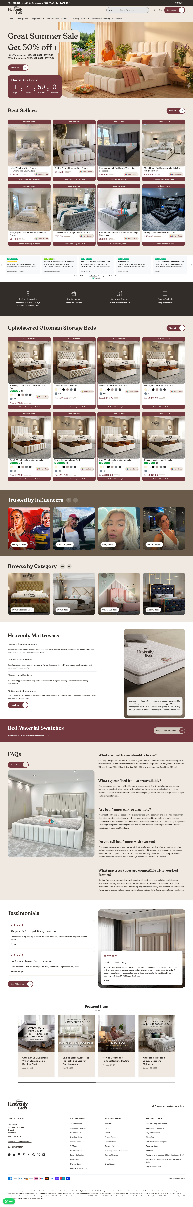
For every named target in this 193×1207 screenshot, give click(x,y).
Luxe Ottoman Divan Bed (66, 385)
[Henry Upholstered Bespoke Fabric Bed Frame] (29, 209)
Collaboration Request (155, 1128)
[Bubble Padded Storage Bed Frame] (74, 145)
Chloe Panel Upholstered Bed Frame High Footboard (118, 234)
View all (96, 1010)
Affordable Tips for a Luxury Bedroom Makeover (154, 1060)
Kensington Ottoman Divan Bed (159, 460)
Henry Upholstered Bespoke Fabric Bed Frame (28, 234)
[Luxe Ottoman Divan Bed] (74, 362)
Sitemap (149, 1150)
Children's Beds (76, 1150)
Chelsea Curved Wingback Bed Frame (72, 232)
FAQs (107, 1128)
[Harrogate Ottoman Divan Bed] (163, 362)
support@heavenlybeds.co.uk (19, 1141)
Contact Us (109, 1159)
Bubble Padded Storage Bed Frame (71, 168)
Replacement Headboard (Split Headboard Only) (165, 1155)
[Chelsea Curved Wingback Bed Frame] (74, 209)
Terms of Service (111, 1155)
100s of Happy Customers (119, 302)
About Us (108, 1123)
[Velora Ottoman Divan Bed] (74, 437)
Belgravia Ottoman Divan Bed (113, 385)
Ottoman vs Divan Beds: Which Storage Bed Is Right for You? (35, 1060)
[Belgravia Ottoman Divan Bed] (119, 362)
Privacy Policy (110, 1137)
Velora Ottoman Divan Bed (67, 460)
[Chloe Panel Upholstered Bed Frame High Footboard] (119, 209)
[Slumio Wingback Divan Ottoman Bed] (29, 437)
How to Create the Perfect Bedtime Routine (116, 1059)
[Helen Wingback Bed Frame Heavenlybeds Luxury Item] (29, 145)
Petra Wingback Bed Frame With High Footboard (117, 169)
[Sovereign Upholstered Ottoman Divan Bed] (29, 362)
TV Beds (73, 1146)
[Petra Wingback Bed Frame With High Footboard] (119, 145)
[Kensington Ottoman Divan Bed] (163, 437)
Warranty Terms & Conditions (116, 1150)
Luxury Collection (77, 1155)
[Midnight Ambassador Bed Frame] (163, 209)
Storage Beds (75, 1141)
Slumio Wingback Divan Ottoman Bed (27, 460)
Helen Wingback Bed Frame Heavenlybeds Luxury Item (23, 169)
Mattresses (74, 1159)
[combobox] (128, 10)
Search (107, 1132)
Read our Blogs (152, 1146)
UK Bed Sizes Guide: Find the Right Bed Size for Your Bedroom (76, 1060)
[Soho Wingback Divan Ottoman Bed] (119, 437)
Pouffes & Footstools (78, 1168)
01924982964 (17, 1147)
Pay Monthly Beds (153, 1132)
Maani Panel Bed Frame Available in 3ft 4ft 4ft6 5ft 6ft (162, 169)
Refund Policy (110, 1141)
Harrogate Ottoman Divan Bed (158, 385)
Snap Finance (110, 1164)
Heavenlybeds (180, 1178)
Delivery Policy (110, 1146)
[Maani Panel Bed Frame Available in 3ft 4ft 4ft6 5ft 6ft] (163, 145)
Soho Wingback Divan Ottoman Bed (116, 460)
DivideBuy (150, 1137)
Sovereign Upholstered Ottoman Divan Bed (28, 386)
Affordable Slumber (78, 1128)
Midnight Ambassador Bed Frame (159, 232)
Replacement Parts (153, 1166)
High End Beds (76, 1137)
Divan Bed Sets (76, 1132)
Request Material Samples (156, 1141)
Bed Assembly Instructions (156, 1123)
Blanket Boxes (75, 1164)
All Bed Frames (76, 1123)
